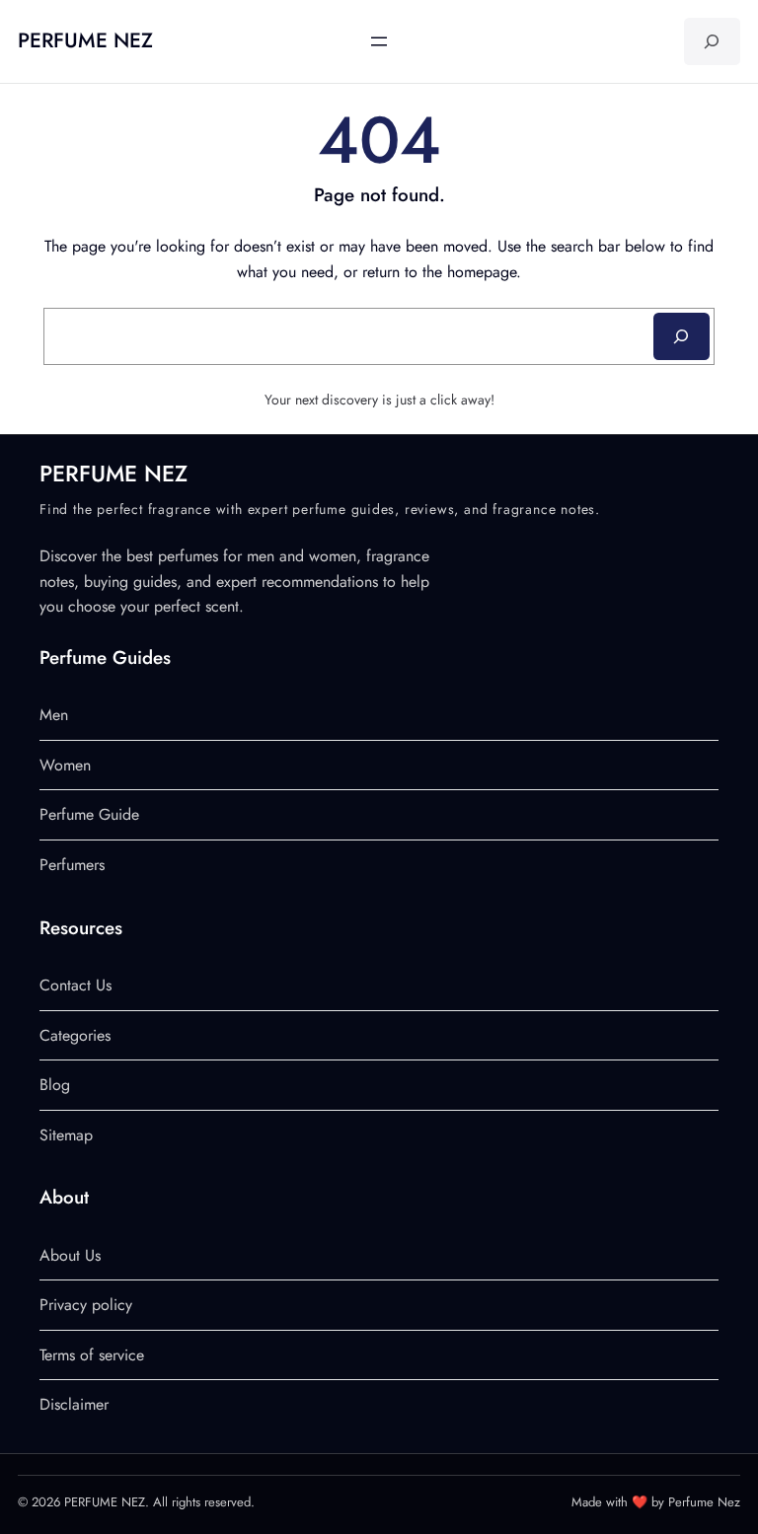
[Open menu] (379, 41)
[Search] (681, 336)
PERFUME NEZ (85, 40)
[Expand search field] (712, 41)
